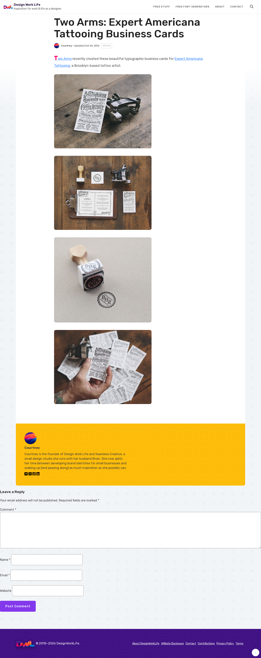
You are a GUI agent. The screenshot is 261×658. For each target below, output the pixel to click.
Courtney (66, 45)
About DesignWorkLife (145, 643)
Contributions (206, 643)
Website (5, 591)
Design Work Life (27, 5)
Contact (236, 6)
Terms (239, 643)
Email (5, 575)
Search (252, 6)
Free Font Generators (192, 6)
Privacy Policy (225, 643)
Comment (8, 509)
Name (5, 560)
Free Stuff (161, 6)
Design (106, 46)
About (220, 6)
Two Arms (63, 59)
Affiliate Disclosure (172, 643)
